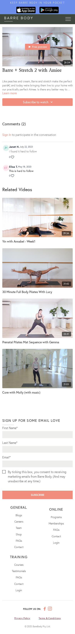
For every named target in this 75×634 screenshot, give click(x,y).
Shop (19, 534)
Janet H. (14, 147)
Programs (56, 517)
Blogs (19, 515)
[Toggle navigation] (68, 19)
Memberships (56, 523)
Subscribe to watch (35, 102)
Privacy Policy (22, 618)
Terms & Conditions (50, 618)
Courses (18, 564)
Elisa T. (13, 166)
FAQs (19, 540)
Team (19, 528)
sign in (6, 135)
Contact (18, 547)
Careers (18, 521)
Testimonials (19, 571)
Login (56, 542)
